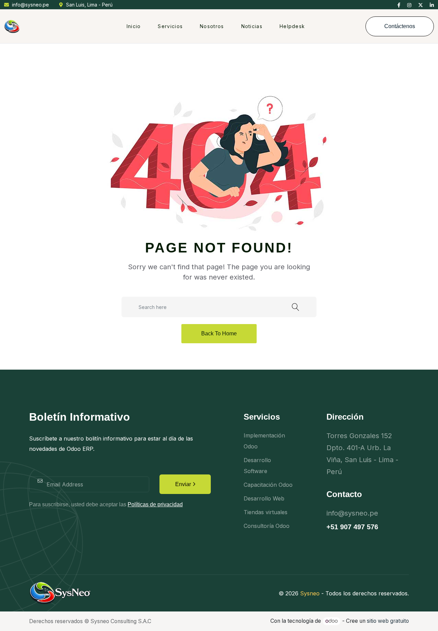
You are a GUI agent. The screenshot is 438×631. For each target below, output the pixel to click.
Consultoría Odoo (266, 525)
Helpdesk (292, 26)
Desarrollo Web (264, 498)
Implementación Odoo (264, 441)
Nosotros (212, 26)
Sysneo (310, 593)
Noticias (251, 26)
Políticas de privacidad (155, 504)
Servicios (170, 26)
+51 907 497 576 (352, 527)
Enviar (183, 484)
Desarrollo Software (257, 465)
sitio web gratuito (388, 621)
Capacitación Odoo (268, 484)
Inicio (134, 26)
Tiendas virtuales (265, 512)
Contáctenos (399, 26)
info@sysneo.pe (30, 5)
